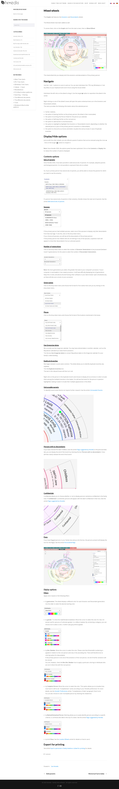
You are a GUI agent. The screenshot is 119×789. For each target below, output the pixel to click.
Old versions (16, 69)
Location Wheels (64, 739)
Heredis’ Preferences (61, 691)
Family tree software (58, 782)
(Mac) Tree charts (20, 79)
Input (23, 87)
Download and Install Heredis (20, 54)
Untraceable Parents (96, 390)
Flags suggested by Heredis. (94, 717)
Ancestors (65, 17)
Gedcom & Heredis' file (19, 51)
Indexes (17, 87)
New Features (16, 40)
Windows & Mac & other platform (21, 106)
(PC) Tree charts (19, 82)
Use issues (16, 61)
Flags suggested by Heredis (85, 449)
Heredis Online (17, 36)
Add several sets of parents (56, 201)
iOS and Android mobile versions (21, 65)
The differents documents (22, 97)
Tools (16, 102)
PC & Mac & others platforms (23, 92)
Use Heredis (54, 766)
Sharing (25, 95)
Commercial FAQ (17, 58)
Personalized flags (69, 542)
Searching (18, 95)
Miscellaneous (19, 90)
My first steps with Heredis (19, 43)
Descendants (74, 17)
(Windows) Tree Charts (21, 84)
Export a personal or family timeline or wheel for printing (67, 748)
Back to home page (18, 14)
